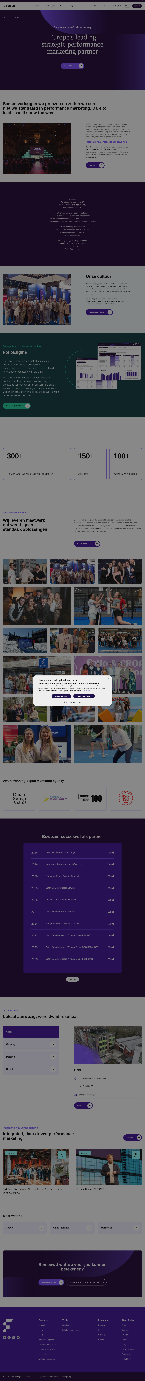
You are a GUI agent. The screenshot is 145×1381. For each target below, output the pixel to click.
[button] (72, 702)
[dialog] (72, 690)
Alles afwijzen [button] (61, 696)
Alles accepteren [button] (84, 696)
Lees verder (86, 691)
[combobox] (108, 678)
